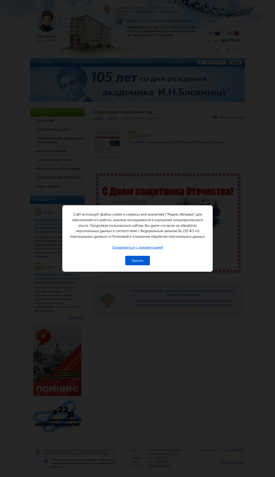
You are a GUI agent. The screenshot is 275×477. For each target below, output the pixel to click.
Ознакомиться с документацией (137, 247)
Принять (138, 260)
